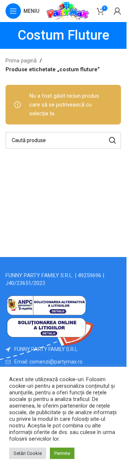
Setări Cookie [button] (28, 453)
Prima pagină (21, 60)
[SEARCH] (112, 140)
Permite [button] (62, 453)
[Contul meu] (117, 11)
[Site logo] (68, 10)
